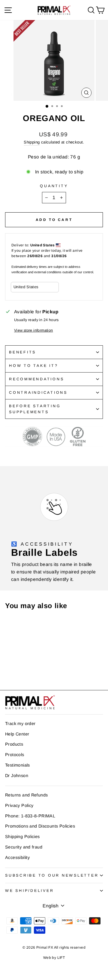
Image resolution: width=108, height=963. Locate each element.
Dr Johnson (16, 775)
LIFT (61, 958)
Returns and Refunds (26, 795)
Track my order (20, 723)
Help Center (17, 734)
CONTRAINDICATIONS (38, 392)
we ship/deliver (29, 891)
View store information (33, 330)
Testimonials (17, 765)
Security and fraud (23, 847)
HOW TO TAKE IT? (33, 366)
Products (14, 744)
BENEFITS (22, 352)
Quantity (54, 186)
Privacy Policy (19, 805)
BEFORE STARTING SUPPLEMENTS (35, 409)
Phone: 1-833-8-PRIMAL (30, 816)
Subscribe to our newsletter (51, 875)
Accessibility (17, 857)
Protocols (14, 754)
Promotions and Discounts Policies (40, 826)
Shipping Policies (22, 836)
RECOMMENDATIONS (36, 379)
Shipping (32, 142)
